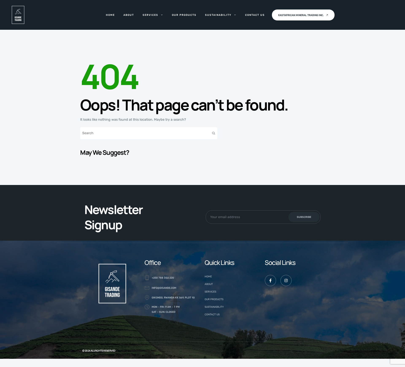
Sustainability (218, 14)
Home (110, 14)
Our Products (184, 14)
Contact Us (255, 14)
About (128, 14)
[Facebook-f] (270, 280)
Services (150, 14)
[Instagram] (286, 280)
